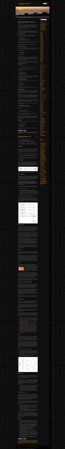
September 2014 (42, 51)
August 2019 (41, 42)
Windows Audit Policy (42, 135)
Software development (42, 126)
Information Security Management (43, 153)
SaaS (27, 132)
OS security (42, 162)
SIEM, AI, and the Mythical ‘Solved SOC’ (26, 22)
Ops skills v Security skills (43, 160)
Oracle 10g (41, 108)
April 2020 (41, 38)
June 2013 (41, 53)
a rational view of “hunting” (23, 379)
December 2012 (42, 56)
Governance (42, 149)
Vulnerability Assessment (43, 131)
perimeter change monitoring (43, 112)
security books (42, 118)
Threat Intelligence (21, 132)
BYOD (41, 72)
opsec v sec (41, 107)
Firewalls (41, 90)
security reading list (42, 121)
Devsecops (28, 440)
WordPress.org (42, 140)
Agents (26, 132)
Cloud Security (44, 144)
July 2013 (41, 52)
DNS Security (41, 84)
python (45, 166)
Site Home (22, 17)
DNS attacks (41, 83)
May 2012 (41, 60)
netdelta (44, 158)
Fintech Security (42, 147)
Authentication (42, 69)
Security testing (42, 123)
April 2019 (41, 43)
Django (41, 82)
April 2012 (41, 61)
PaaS (41, 110)
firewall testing (42, 89)
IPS (40, 101)
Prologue (20, 139)
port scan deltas (42, 165)
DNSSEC (41, 85)
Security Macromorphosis (24, 3)
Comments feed (42, 139)
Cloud (41, 77)
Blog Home (25, 17)
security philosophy (33, 441)
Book (30, 17)
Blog (40, 70)
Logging (21, 441)
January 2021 (41, 37)
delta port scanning (42, 80)
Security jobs (42, 169)
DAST (41, 79)
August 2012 (41, 58)
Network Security (42, 159)
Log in (41, 138)
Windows (41, 134)
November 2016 (42, 47)
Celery (41, 75)
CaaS (41, 73)
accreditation (41, 64)
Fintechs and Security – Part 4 (24, 136)
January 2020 (41, 40)
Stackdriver (36, 157)
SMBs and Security (42, 125)
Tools (41, 129)
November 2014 (42, 50)
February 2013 (41, 55)
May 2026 (41, 32)
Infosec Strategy (42, 100)
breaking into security (42, 71)
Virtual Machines (42, 130)
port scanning (42, 166)
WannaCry (41, 133)
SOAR (30, 132)
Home (18, 17)
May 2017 (41, 46)
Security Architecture (25, 441)
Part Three (20, 141)
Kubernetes (41, 102)
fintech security (33, 440)
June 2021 (41, 36)
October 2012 (41, 57)
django (41, 146)
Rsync (20, 442)
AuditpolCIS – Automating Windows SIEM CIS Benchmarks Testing (43, 27)
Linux (41, 103)
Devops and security (25, 440)
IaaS (40, 93)
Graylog (41, 92)
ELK (29, 440)
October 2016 (41, 48)
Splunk (29, 442)
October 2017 (41, 45)
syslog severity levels (33, 284)
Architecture (21, 440)
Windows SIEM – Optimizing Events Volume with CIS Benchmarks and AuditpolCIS (43, 29)
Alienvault (26, 396)
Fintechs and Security (42, 88)
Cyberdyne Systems (25, 242)
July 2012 (41, 59)
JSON (21, 289)
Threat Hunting (32, 132)
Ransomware (41, 115)
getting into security (45, 148)
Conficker (41, 78)
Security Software (42, 122)
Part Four (20, 142)
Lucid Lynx (41, 104)
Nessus (41, 106)
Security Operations (29, 441)
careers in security (42, 74)
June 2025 (41, 33)
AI (40, 65)
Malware (41, 105)
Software (28, 17)
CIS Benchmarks (42, 76)
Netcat (24, 246)
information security (42, 150)
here (32, 233)
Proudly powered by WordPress (32, 446)
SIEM (29, 132)
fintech (31, 440)
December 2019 (42, 41)
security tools (41, 124)
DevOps (41, 145)
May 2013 (41, 54)
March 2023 (41, 35)
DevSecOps (44, 145)
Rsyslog (20, 317)
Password (41, 111)
